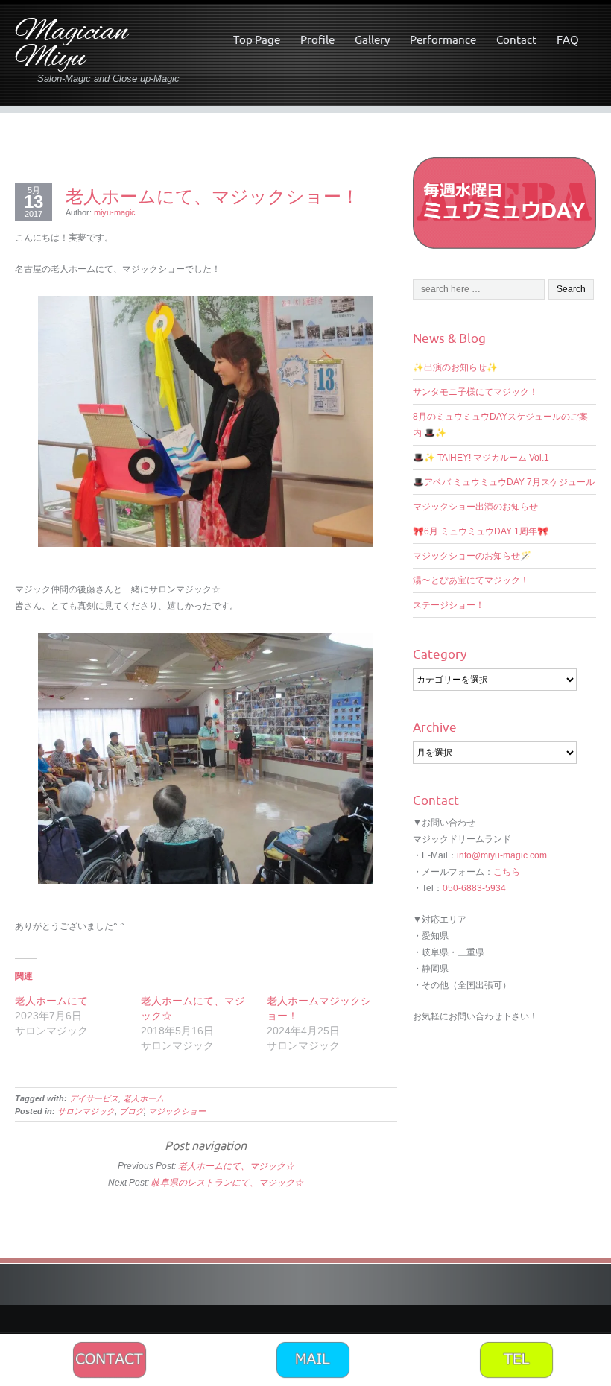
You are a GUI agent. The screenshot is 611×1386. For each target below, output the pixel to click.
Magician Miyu (71, 45)
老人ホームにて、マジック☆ (236, 1166)
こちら (506, 872)
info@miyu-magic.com (502, 855)
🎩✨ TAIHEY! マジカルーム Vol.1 (481, 457)
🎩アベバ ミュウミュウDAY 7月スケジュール (504, 482)
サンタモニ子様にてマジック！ (475, 392)
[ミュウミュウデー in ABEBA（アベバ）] (504, 202)
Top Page (256, 40)
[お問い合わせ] (109, 1358)
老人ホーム (143, 1098)
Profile (317, 40)
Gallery (372, 40)
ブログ (131, 1111)
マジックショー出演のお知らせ (475, 506)
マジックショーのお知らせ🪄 (472, 556)
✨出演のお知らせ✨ (455, 367)
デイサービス (93, 1098)
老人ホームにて (51, 1001)
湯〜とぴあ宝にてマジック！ (471, 580)
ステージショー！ (448, 605)
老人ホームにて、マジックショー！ (212, 196)
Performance (443, 40)
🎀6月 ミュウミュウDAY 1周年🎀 (480, 531)
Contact (516, 40)
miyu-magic (115, 212)
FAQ (568, 40)
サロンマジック (86, 1111)
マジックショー (177, 1111)
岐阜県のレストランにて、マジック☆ (227, 1182)
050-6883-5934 (474, 888)
